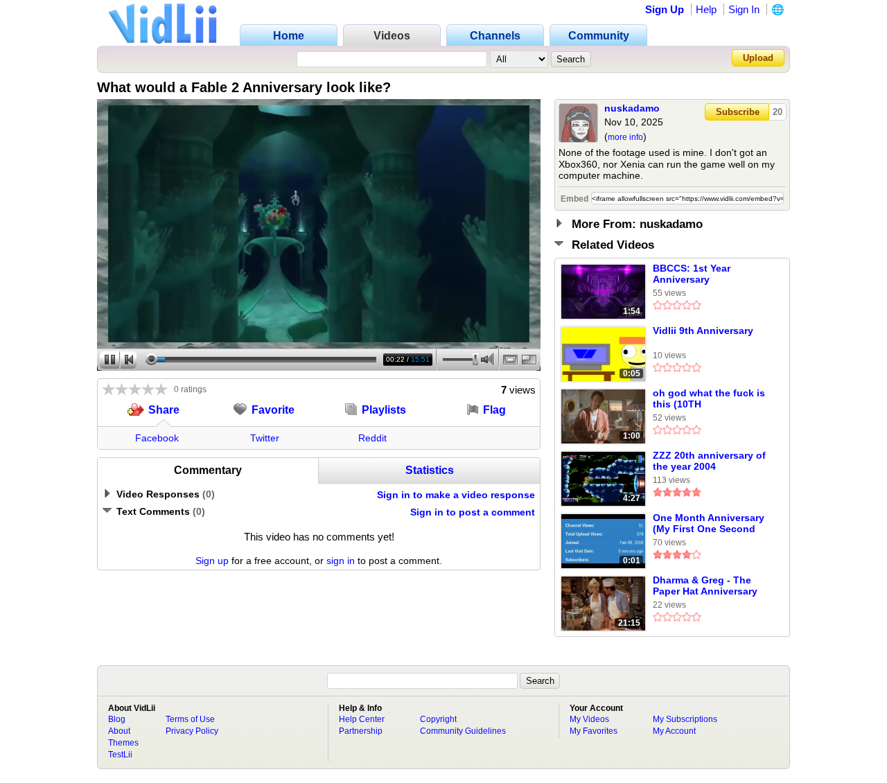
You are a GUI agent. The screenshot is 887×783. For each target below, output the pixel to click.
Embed (574, 199)
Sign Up (664, 9)
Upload (758, 58)
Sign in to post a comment (472, 512)
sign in (340, 560)
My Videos (589, 719)
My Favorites (593, 731)
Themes (123, 743)
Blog (116, 719)
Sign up (212, 560)
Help (706, 9)
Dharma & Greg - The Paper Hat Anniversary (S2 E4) (705, 586)
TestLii (120, 754)
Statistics (429, 470)
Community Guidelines (463, 731)
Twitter (264, 437)
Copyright (438, 719)
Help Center (362, 719)
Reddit (372, 437)
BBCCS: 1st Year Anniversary (691, 274)
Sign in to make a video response (456, 494)
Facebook (157, 437)
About (119, 731)
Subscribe (737, 112)
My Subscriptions (685, 719)
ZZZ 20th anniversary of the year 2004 (709, 461)
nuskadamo (632, 108)
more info (625, 137)
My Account (674, 731)
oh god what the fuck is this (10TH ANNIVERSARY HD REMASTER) (709, 399)
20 (777, 112)
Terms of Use (190, 719)
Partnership (361, 731)
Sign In (743, 9)
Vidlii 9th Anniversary (703, 330)
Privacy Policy (192, 731)
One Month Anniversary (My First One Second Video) (708, 524)
